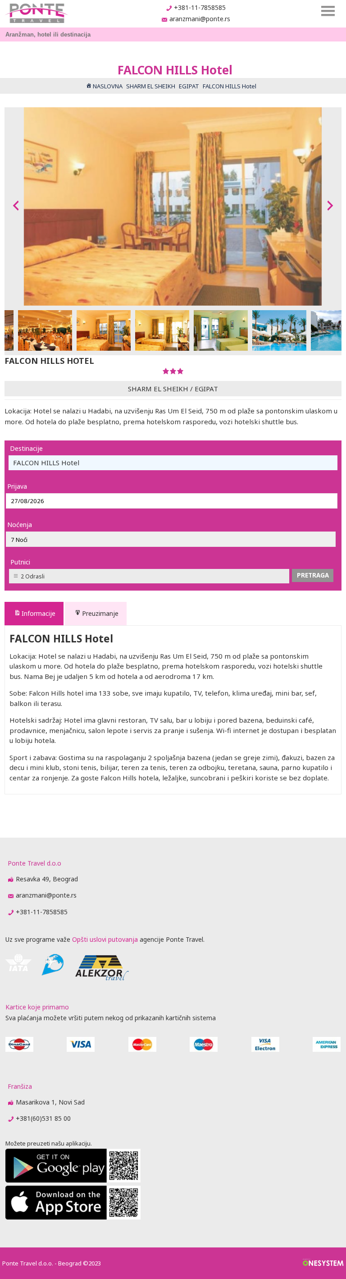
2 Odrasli (33, 576)
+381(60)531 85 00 (43, 1118)
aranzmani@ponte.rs (199, 18)
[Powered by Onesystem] (323, 1263)
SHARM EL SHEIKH (158, 388)
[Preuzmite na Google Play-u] (73, 1180)
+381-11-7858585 (200, 7)
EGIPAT (206, 388)
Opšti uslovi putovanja (105, 939)
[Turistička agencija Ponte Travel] (36, 13)
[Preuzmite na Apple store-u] (73, 1217)
